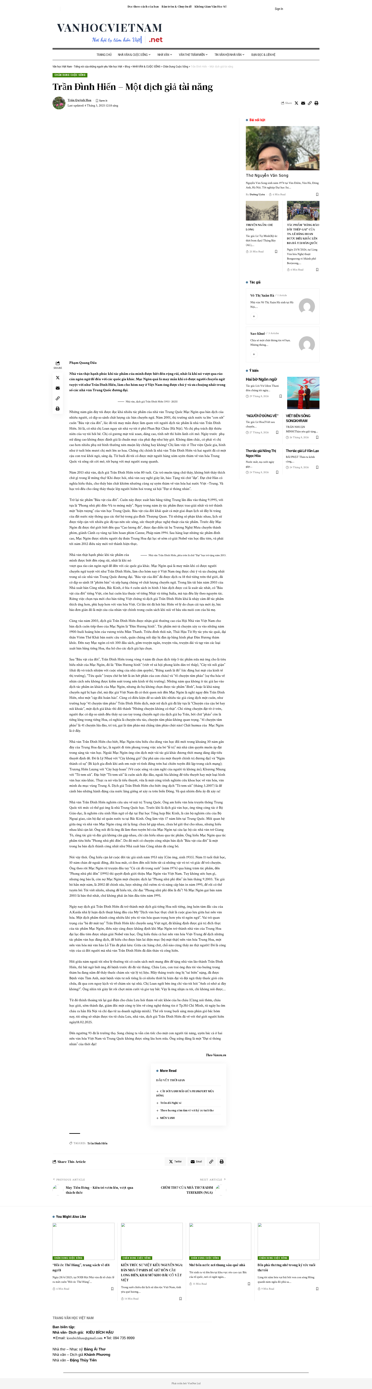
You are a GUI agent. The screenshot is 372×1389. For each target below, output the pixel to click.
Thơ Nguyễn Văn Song (267, 175)
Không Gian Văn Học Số (210, 6)
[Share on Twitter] (296, 103)
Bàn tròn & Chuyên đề (177, 6)
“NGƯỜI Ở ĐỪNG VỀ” (262, 416)
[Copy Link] (310, 103)
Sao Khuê (257, 333)
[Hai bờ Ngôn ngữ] (303, 393)
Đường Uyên (257, 194)
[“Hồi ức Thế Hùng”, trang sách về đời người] (84, 1241)
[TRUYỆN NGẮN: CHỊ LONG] (262, 211)
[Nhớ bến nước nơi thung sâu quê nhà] (220, 1241)
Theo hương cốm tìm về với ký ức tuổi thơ (187, 1110)
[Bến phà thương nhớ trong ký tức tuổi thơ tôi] (289, 1241)
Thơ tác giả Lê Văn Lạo (302, 451)
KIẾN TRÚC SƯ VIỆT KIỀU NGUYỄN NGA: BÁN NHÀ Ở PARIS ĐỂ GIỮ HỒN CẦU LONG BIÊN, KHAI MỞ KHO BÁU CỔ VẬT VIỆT (152, 1272)
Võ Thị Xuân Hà (262, 295)
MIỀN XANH (167, 1118)
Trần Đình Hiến (97, 1143)
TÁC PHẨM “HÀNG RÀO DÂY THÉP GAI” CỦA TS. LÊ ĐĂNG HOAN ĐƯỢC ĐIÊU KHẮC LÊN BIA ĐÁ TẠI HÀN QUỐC (303, 234)
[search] (56, 9)
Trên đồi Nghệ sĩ (170, 1103)
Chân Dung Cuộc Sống (70, 75)
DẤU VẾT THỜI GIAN (170, 1080)
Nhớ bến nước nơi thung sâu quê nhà (217, 1264)
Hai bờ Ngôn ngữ (261, 379)
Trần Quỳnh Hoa (79, 100)
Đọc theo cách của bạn (143, 6)
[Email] (303, 103)
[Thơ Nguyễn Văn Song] (282, 148)
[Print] (316, 103)
